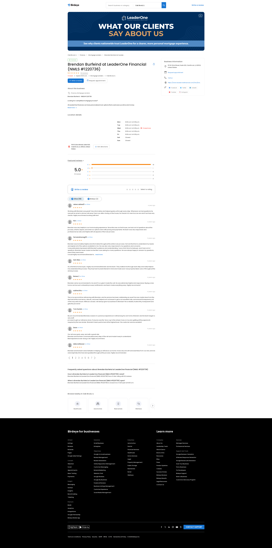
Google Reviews (99, 476)
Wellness (131, 475)
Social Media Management (102, 492)
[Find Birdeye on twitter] (165, 527)
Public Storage (132, 465)
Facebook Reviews (100, 483)
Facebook (174, 88)
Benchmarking (72, 494)
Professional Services (183, 446)
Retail (129, 472)
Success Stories (162, 472)
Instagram (184, 92)
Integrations (72, 511)
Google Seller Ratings (75, 456)
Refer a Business (181, 476)
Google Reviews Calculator (185, 454)
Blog (158, 459)
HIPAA (105, 537)
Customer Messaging (101, 467)
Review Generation (100, 461)
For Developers (181, 470)
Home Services (132, 456)
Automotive (132, 443)
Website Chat (98, 473)
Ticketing (71, 497)
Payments (71, 476)
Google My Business (100, 480)
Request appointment (97, 81)
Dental (130, 446)
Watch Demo (161, 449)
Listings (70, 443)
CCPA (110, 537)
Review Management (101, 457)
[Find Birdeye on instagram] (173, 527)
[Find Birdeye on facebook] (161, 527)
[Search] (164, 5)
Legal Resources (162, 481)
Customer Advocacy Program (186, 480)
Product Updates (162, 465)
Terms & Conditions (74, 537)
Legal (129, 459)
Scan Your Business (182, 464)
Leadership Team (162, 446)
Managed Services (182, 443)
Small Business (99, 443)
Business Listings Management (104, 486)
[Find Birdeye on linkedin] (169, 527)
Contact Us (160, 485)
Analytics (71, 508)
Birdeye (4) (94, 199)
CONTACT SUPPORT (194, 527)
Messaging (71, 484)
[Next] (152, 406)
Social (70, 467)
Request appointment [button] (175, 72)
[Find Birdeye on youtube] (177, 527)
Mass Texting (72, 473)
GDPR (100, 537)
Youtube (173, 92)
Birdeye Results (162, 478)
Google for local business (102, 454)
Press (158, 462)
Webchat (71, 464)
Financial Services (133, 449)
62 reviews (84, 73)
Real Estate (131, 469)
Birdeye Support (181, 473)
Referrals (70, 449)
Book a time (160, 453)
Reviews (70, 446)
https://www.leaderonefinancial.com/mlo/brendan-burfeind (184, 83)
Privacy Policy (86, 537)
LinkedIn (194, 88)
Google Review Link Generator (186, 461)
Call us (170, 78)
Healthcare (131, 453)
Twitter (184, 88)
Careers (159, 469)
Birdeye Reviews (162, 475)
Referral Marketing (100, 470)
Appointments (72, 470)
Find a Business (181, 467)
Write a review (198, 5)
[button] (94, 357)
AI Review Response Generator (186, 457)
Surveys (70, 488)
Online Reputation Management (104, 464)
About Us (159, 443)
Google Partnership (74, 515)
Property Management (135, 462)
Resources (160, 456)
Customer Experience (101, 489)
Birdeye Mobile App (74, 518)
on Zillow (87, 204)
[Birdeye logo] (74, 5)
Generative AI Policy (119, 537)
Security (94, 537)
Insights (70, 491)
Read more (71, 108)
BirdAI (69, 505)
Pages (70, 453)
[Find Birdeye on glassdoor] (180, 527)
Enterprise (97, 446)
